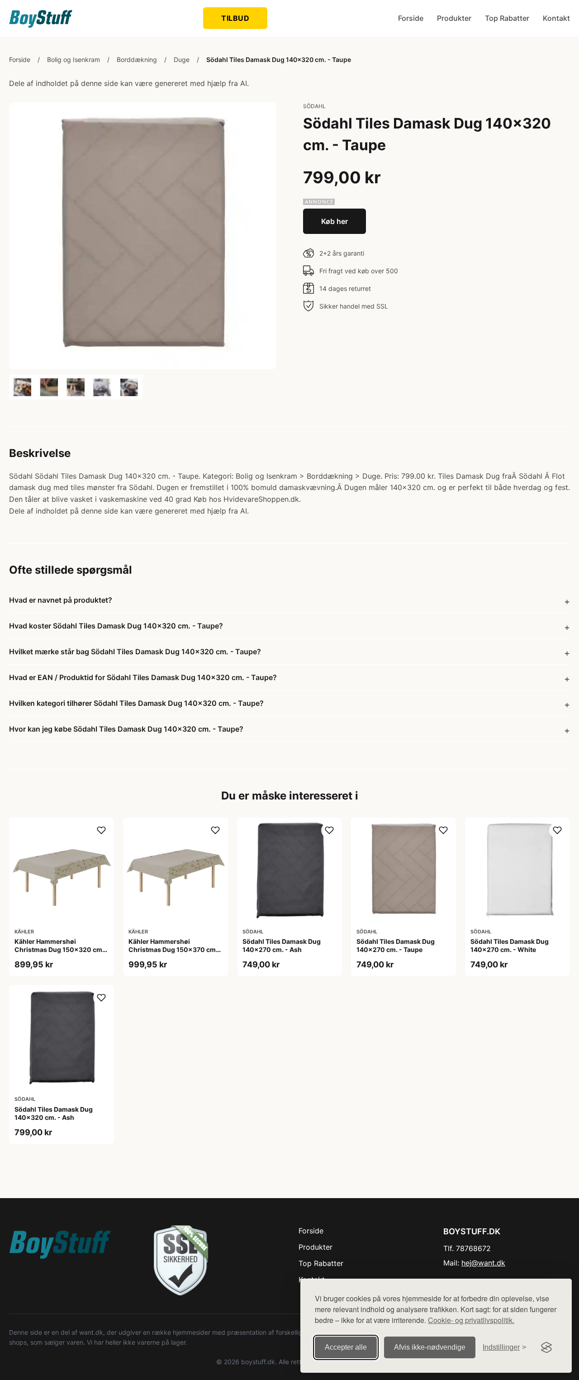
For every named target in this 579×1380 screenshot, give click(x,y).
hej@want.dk (483, 1262)
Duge (182, 59)
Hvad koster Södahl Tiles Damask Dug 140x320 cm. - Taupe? (116, 625)
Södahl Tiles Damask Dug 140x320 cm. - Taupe (278, 59)
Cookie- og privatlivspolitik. (471, 1320)
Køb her (334, 221)
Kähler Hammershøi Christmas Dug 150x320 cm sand (58, 949)
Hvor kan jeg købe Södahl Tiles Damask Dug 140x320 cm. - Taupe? (126, 728)
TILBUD (235, 18)
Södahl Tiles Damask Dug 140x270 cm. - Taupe (395, 945)
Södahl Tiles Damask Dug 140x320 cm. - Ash (53, 1113)
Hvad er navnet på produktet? (60, 599)
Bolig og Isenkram (73, 59)
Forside (410, 18)
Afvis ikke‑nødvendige (429, 1347)
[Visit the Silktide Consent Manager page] (546, 1347)
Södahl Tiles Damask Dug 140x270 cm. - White (509, 945)
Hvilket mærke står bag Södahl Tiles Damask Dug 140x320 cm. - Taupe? (135, 651)
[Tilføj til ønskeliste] (101, 830)
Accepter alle (346, 1347)
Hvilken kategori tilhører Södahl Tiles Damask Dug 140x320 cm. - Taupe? (136, 703)
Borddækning (137, 59)
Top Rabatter (507, 18)
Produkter (454, 18)
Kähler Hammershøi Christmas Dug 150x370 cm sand (172, 949)
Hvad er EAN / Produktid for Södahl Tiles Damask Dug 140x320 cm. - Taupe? (143, 677)
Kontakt (556, 18)
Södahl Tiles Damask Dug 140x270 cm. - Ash (281, 945)
